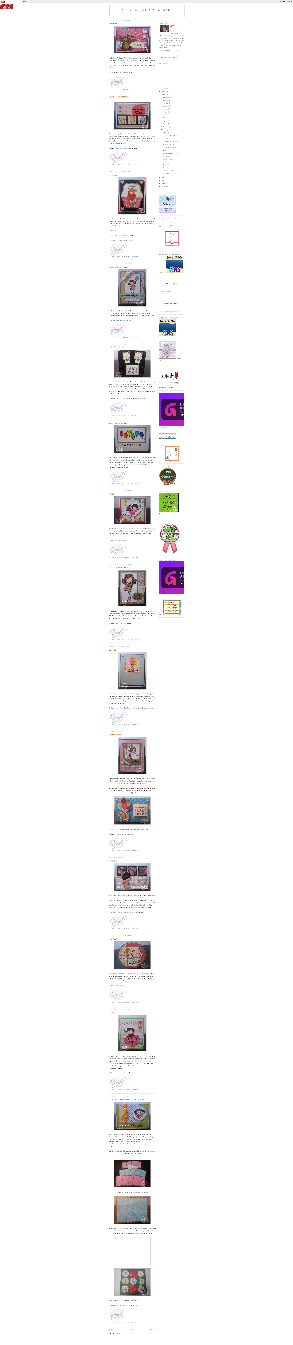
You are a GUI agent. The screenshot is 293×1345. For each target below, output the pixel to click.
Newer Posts (112, 1329)
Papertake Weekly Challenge (125, 912)
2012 (163, 178)
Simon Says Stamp (122, 60)
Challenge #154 (164, 427)
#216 (160, 614)
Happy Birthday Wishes (118, 266)
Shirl (165, 387)
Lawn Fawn (119, 708)
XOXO (111, 493)
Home (132, 1329)
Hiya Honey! (114, 23)
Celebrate (113, 649)
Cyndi (174, 25)
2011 (163, 181)
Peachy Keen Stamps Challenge (118, 235)
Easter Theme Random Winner (168, 467)
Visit (165, 291)
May (165, 118)
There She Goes (121, 320)
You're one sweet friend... (119, 96)
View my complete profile (169, 50)
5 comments (134, 164)
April (165, 121)
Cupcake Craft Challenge (124, 398)
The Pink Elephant (125, 72)
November (166, 100)
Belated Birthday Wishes (119, 567)
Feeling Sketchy (121, 540)
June (165, 115)
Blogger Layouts (7, 6)
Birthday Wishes (115, 734)
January (165, 130)
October (166, 103)
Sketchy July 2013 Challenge (168, 560)
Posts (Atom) (121, 1334)
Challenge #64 (163, 521)
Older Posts (152, 1329)
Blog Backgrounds (6, 7)
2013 (163, 94)
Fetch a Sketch (139, 458)
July (164, 112)
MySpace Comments (7, 8)
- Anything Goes (128, 834)
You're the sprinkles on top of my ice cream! (127, 1099)
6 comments (135, 557)
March (165, 124)
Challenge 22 (163, 445)
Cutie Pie (112, 1012)
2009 (163, 186)
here (129, 63)
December (166, 97)
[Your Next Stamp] (174, 272)
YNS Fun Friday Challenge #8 (168, 318)
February (166, 127)
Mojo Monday (120, 985)
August (165, 109)
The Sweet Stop (121, 623)
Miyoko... (113, 860)
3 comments (134, 483)
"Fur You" (113, 939)
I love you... (114, 174)
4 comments (135, 928)
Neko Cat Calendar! (117, 347)
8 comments (134, 89)
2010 (163, 183)
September (166, 106)
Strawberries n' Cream (146, 10)
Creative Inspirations (115, 240)
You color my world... (118, 422)
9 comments (134, 415)
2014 (163, 91)
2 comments (135, 337)
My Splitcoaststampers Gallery (168, 219)
